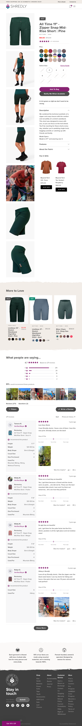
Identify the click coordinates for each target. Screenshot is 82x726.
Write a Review (68, 410)
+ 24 (47, 340)
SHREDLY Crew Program (71, 693)
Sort (57, 417)
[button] (49, 41)
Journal (49, 684)
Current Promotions (62, 705)
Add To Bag (54, 89)
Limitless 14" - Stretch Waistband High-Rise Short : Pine (13, 332)
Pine (41, 47)
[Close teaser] (21, 720)
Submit (23, 699)
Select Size (43, 65)
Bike (49, 34)
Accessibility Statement (68, 724)
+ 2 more (64, 614)
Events (49, 681)
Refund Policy (60, 700)
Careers (71, 684)
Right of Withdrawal (62, 713)
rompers (19, 2)
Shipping (61, 693)
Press (49, 686)
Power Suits (38, 687)
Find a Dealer (62, 1)
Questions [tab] (23, 403)
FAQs (59, 709)
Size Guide (38, 679)
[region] (41, 394)
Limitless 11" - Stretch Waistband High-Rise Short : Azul (37, 333)
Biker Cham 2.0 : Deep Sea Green (62, 331)
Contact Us (73, 1)
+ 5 (57, 339)
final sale (12, 325)
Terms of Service (71, 710)
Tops (38, 691)
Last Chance (39, 706)
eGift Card (40, 699)
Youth (38, 694)
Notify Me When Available (54, 94)
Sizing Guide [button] (64, 65)
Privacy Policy (71, 705)
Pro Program (71, 687)
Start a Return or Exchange (61, 683)
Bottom (35, 326)
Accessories (40, 697)
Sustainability (52, 678)
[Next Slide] (74, 394)
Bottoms (42, 34)
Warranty (61, 696)
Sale (38, 702)
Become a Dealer (71, 700)
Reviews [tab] (11, 403)
